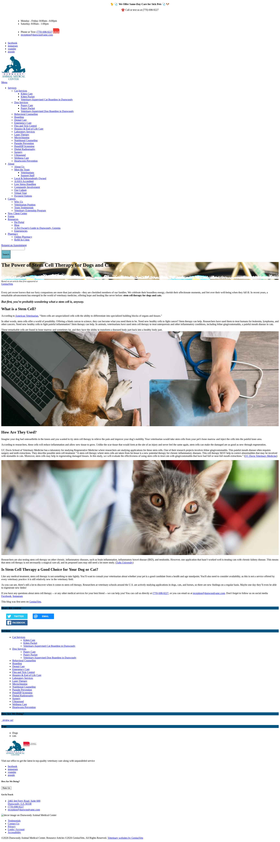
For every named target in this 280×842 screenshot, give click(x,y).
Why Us (18, 201)
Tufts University (124, 562)
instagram (13, 45)
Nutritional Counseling (26, 140)
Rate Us (6, 788)
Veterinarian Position (24, 204)
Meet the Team (21, 169)
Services (12, 87)
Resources (13, 219)
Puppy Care (27, 105)
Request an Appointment (14, 245)
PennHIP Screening (24, 146)
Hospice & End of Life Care (28, 128)
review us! (7, 720)
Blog (16, 225)
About (11, 163)
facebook (12, 43)
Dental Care (20, 120)
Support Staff (27, 175)
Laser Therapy (21, 134)
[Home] (13, 79)
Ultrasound (20, 155)
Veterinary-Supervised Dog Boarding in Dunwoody (47, 111)
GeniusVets (7, 284)
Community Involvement (27, 187)
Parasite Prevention (24, 143)
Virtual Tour (20, 193)
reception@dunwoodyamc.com (37, 34)
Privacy (12, 826)
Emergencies (20, 231)
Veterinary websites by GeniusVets (125, 837)
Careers (12, 198)
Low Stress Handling (25, 184)
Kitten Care (27, 93)
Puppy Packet (28, 108)
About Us (19, 166)
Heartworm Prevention (26, 160)
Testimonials (14, 820)
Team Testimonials (23, 207)
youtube (12, 48)
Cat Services (20, 90)
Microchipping (21, 137)
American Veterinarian (26, 315)
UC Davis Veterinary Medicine (261, 456)
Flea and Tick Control (25, 125)
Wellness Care (21, 158)
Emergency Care (22, 123)
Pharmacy (13, 233)
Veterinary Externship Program (30, 210)
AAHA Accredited (24, 181)
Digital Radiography (24, 149)
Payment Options (23, 196)
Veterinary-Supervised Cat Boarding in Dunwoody (47, 99)
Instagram (18, 596)
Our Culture (20, 190)
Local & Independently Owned (30, 178)
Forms (11, 216)
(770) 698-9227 (44, 32)
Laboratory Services (24, 131)
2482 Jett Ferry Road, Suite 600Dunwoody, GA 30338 (24, 802)
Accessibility (14, 832)
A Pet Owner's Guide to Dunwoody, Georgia (37, 228)
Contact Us (13, 823)
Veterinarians (27, 172)
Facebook (6, 596)
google (11, 51)
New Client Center (17, 213)
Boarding (19, 117)
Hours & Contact (23, 15)
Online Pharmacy (23, 236)
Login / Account (16, 829)
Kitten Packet (28, 96)
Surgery (18, 152)
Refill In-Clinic (22, 239)
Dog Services (21, 102)
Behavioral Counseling (26, 114)
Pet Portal (19, 222)
